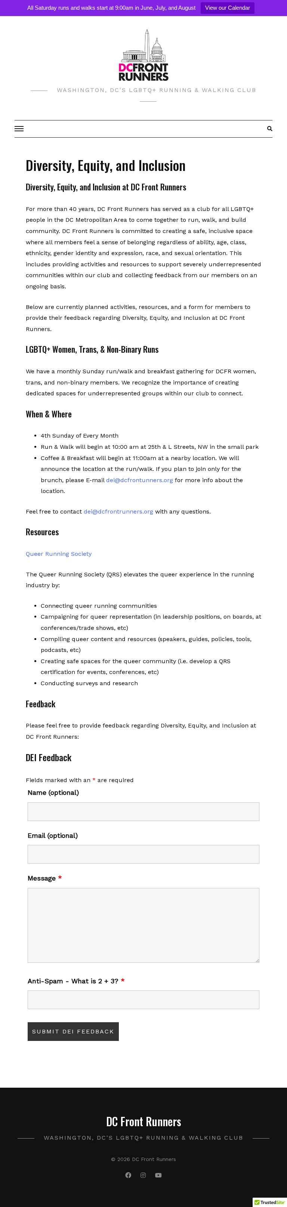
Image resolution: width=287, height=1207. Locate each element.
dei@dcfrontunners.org (139, 480)
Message (45, 878)
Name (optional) (53, 792)
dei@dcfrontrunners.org (118, 511)
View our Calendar (227, 7)
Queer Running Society (59, 553)
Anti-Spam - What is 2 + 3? (76, 981)
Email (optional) (53, 835)
